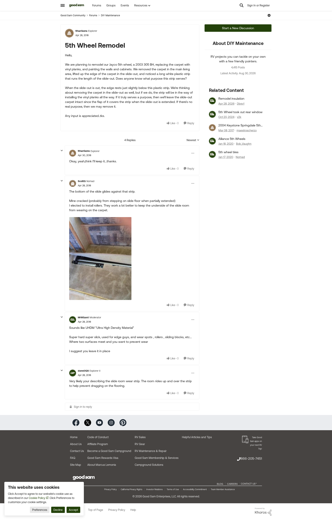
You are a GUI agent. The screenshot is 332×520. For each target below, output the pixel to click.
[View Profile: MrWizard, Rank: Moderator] (72, 319)
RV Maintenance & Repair (151, 450)
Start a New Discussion (238, 28)
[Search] (241, 5)
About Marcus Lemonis (101, 464)
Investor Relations (154, 489)
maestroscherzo (247, 130)
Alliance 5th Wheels (231, 139)
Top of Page (95, 509)
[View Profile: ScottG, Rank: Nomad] (72, 183)
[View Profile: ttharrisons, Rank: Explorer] (69, 33)
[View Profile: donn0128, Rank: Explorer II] (72, 373)
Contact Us (77, 450)
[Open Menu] (269, 15)
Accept (73, 509)
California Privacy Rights (131, 489)
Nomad (240, 157)
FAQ (72, 457)
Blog (220, 484)
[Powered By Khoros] (263, 512)
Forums (93, 15)
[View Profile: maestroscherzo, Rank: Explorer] (212, 127)
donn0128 (83, 370)
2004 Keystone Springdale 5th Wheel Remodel (239, 125)
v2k (239, 116)
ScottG (82, 181)
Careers (232, 484)
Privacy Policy (110, 489)
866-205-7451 (251, 458)
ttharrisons (81, 31)
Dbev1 (240, 103)
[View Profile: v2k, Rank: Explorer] (212, 114)
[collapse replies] (62, 151)
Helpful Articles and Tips (197, 437)
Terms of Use (173, 489)
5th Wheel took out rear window (240, 112)
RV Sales (140, 437)
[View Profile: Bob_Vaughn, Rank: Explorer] (212, 141)
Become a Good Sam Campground (109, 450)
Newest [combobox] (193, 140)
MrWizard (83, 317)
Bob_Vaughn (243, 143)
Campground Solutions (149, 464)
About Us (76, 444)
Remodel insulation (231, 98)
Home (73, 437)
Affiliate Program (97, 444)
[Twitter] (88, 422)
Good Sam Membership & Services (156, 457)
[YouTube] (99, 422)
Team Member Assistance (223, 489)
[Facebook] (76, 422)
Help (133, 509)
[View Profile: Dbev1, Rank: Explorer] (212, 100)
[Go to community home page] (76, 5)
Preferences (39, 509)
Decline (58, 509)
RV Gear (140, 444)
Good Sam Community (73, 15)
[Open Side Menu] (62, 5)
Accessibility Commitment (195, 489)
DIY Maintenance (110, 15)
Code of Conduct (98, 437)
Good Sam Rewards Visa (102, 457)
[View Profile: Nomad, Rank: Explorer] (212, 154)
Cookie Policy (37, 497)
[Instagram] (111, 422)
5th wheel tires (228, 152)
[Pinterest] (123, 422)
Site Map (75, 464)
